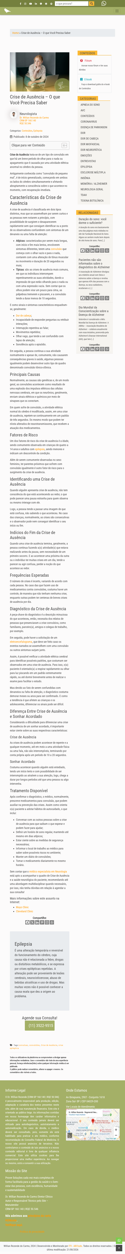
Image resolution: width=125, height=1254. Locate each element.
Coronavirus (89, 121)
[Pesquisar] (91, 3)
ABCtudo (77, 1246)
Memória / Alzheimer (94, 183)
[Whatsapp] (52, 922)
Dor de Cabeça (89, 138)
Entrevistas (88, 161)
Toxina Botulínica (92, 200)
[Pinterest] (42, 922)
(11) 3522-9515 (41, 1025)
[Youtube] (30, 3)
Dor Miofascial (90, 144)
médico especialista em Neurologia (48, 871)
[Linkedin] (36, 3)
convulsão (56, 249)
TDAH (84, 195)
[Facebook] (20, 3)
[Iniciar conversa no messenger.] (41, 3)
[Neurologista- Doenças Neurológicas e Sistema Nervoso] (7, 11)
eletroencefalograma (21, 641)
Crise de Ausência (49, 1045)
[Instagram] (25, 3)
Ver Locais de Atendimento (80, 1106)
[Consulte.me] (51, 3)
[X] (32, 922)
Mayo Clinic (22, 907)
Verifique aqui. (14, 1225)
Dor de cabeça (23, 315)
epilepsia (40, 449)
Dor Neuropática (91, 149)
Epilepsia (37, 130)
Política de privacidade (32, 1231)
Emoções (86, 155)
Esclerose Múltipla (93, 172)
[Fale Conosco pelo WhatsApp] (104, 3)
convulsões (34, 1045)
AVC (83, 110)
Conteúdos (27, 130)
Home (15, 32)
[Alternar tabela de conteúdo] (62, 145)
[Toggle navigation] (117, 11)
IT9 (70, 1246)
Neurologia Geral (92, 189)
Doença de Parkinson (94, 127)
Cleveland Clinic (24, 911)
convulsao (23, 1045)
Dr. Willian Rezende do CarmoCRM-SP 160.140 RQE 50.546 (34, 120)
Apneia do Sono (90, 104)
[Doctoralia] (46, 3)
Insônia (85, 178)
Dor (83, 132)
